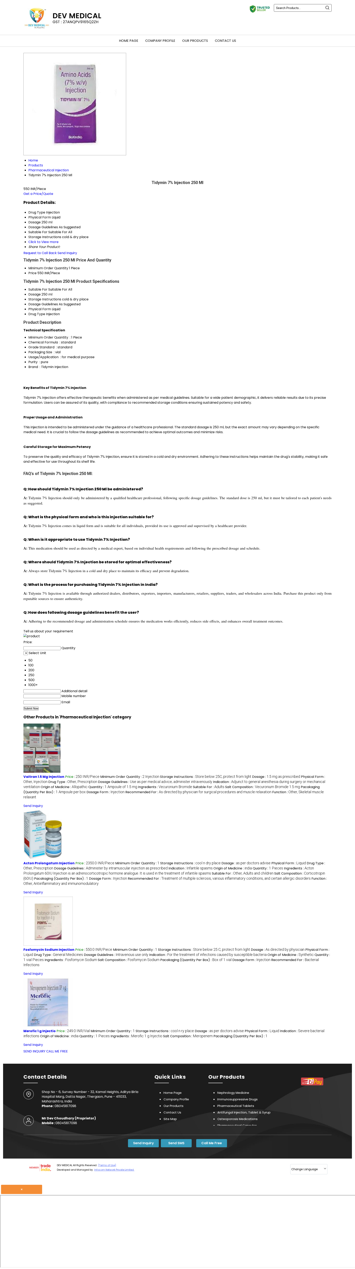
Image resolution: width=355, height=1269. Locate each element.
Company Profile (160, 40)
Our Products (195, 40)
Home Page (128, 40)
